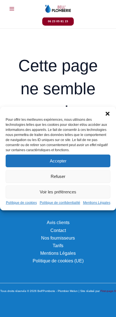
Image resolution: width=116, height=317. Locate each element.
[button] (107, 114)
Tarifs (58, 245)
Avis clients (58, 222)
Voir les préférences (58, 191)
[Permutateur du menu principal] (12, 9)
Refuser (58, 176)
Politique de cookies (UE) (58, 260)
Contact (58, 230)
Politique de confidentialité (60, 203)
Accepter (58, 160)
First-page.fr (108, 291)
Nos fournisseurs (58, 237)
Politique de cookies (21, 203)
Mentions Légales (96, 203)
